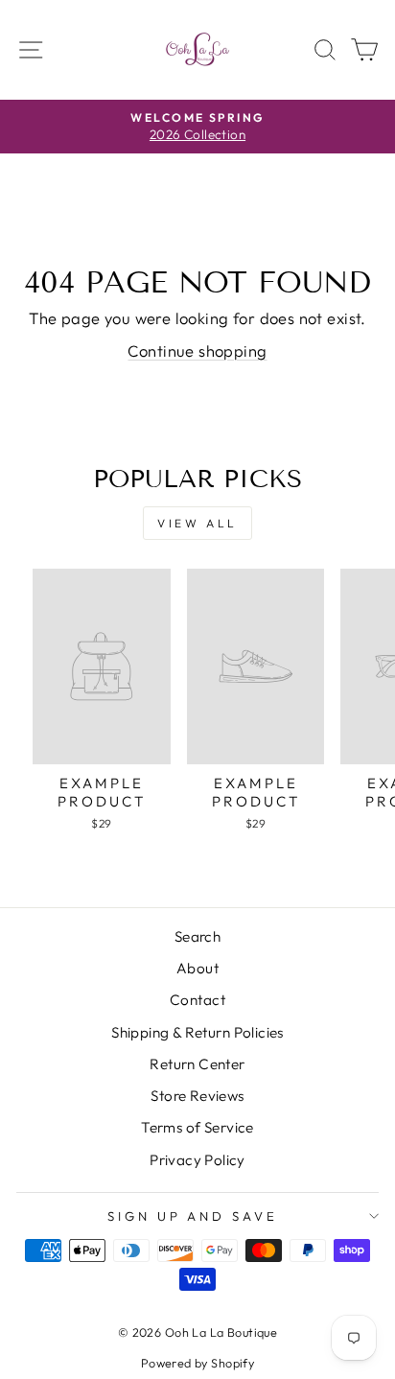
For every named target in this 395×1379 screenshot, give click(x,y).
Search (197, 936)
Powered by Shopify (197, 1362)
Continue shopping (197, 350)
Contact (197, 1000)
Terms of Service (197, 1127)
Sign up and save (193, 1216)
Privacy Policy (197, 1160)
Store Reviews (197, 1096)
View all (197, 523)
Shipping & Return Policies (197, 1032)
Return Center (197, 1064)
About (197, 968)
